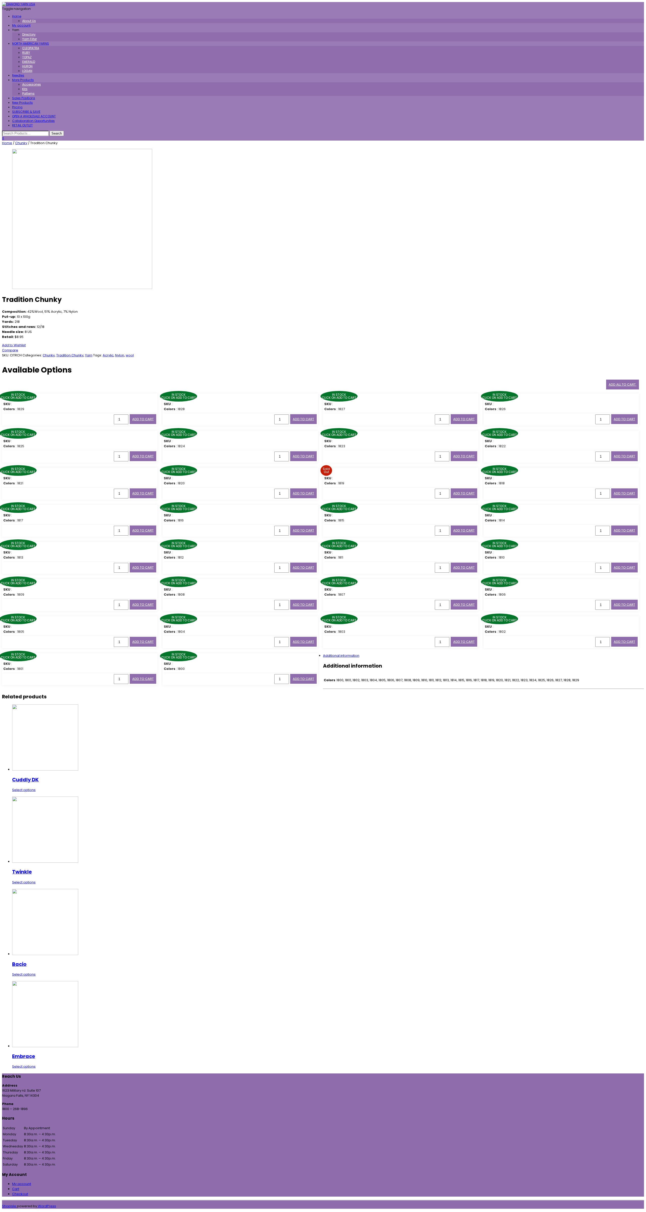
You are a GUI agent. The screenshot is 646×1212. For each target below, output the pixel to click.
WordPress (46, 1206)
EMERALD (28, 62)
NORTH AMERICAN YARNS (30, 43)
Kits (25, 89)
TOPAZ (27, 57)
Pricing (17, 107)
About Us (29, 21)
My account (21, 25)
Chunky (21, 143)
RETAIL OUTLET (22, 125)
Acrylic (108, 355)
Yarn (88, 355)
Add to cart (143, 419)
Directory (29, 34)
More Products (23, 80)
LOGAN (27, 71)
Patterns (28, 93)
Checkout (20, 1194)
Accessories (31, 84)
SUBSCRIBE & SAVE (26, 112)
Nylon (119, 355)
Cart (15, 1189)
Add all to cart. (622, 384)
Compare (10, 350)
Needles (18, 75)
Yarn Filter (29, 39)
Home (16, 16)
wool (130, 355)
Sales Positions (23, 98)
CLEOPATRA (30, 48)
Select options (24, 789)
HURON (27, 66)
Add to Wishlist (14, 345)
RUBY (26, 52)
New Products (22, 102)
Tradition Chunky (70, 355)
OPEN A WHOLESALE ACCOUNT (34, 116)
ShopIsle (9, 1206)
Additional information (341, 655)
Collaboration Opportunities (33, 121)
